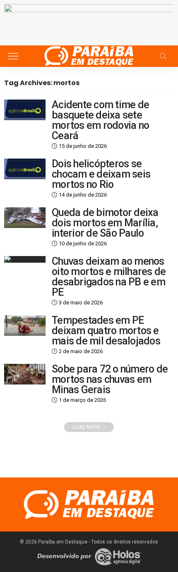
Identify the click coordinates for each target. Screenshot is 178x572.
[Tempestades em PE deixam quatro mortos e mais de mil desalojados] (25, 325)
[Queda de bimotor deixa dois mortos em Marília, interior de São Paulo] (25, 217)
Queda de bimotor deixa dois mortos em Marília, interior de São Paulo (105, 222)
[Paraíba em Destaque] (89, 55)
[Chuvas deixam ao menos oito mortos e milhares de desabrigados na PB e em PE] (25, 259)
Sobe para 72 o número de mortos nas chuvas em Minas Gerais (110, 379)
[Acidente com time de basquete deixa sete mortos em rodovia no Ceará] (25, 110)
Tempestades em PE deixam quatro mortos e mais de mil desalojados (106, 330)
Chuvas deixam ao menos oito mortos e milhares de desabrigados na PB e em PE (109, 276)
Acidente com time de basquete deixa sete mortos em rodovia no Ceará (100, 120)
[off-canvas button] (13, 56)
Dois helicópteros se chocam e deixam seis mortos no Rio (101, 174)
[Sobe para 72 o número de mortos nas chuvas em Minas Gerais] (25, 374)
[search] (163, 56)
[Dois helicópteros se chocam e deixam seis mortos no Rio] (25, 169)
